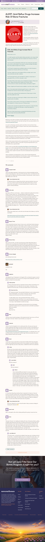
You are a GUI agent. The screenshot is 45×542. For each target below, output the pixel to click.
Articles (32, 4)
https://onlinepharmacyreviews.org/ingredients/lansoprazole (17, 331)
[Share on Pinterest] (9, 161)
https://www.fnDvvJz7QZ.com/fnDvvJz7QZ (14, 259)
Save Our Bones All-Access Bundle (30, 495)
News (20, 8)
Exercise (16, 8)
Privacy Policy (4, 514)
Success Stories (37, 4)
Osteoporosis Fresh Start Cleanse (29, 501)
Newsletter (20, 509)
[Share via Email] (12, 161)
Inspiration (9, 8)
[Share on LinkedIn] (10, 161)
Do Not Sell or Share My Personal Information (21, 514)
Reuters (12, 115)
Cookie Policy (10, 514)
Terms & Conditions (33, 514)
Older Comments (10, 449)
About (42, 4)
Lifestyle (13, 8)
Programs (22, 4)
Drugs (2, 8)
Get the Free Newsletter (22, 479)
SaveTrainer (27, 508)
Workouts (27, 4)
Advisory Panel (19, 502)
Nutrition (5, 8)
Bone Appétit (27, 504)
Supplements (24, 8)
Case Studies (20, 507)
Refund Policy (40, 514)
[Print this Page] (13, 161)
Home (19, 4)
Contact (40, 495)
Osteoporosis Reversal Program (12, 122)
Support (41, 498)
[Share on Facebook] (6, 161)
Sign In (40, 1)
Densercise (27, 506)
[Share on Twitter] (7, 161)
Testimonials (20, 505)
